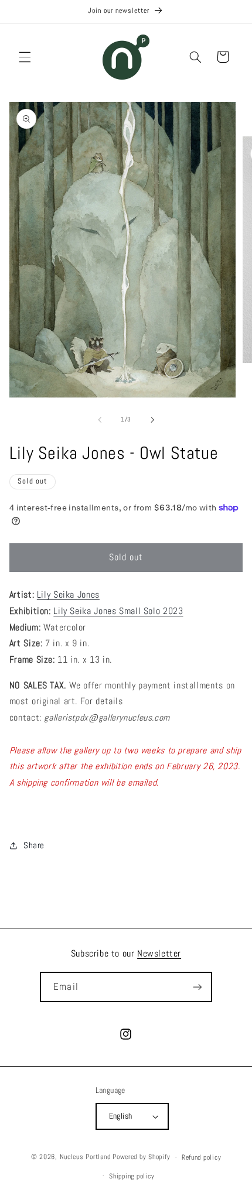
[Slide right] (152, 420)
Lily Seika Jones (68, 595)
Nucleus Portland (85, 1157)
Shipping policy (131, 1176)
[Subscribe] (196, 987)
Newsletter (159, 953)
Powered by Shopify (141, 1157)
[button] (24, 56)
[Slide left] (100, 420)
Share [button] (34, 845)
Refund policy (202, 1157)
